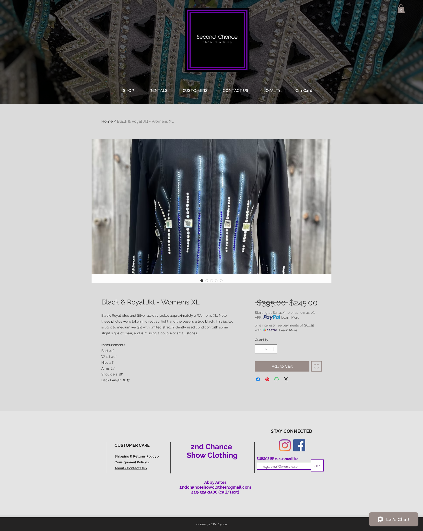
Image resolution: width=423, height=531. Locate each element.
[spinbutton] (266, 349)
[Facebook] (299, 445)
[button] (401, 8)
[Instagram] (285, 445)
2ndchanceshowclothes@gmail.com (215, 487)
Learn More (290, 317)
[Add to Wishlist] (316, 366)
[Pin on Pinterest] (267, 379)
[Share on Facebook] (258, 379)
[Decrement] (259, 349)
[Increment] (273, 349)
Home (107, 121)
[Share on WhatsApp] (277, 379)
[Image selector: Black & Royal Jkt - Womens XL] (201, 280)
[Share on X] (286, 379)
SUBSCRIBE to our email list (277, 458)
